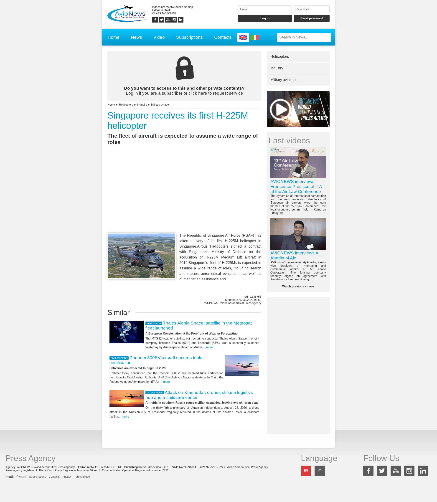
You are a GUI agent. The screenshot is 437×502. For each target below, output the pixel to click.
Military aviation (160, 104)
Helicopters (126, 104)
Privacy (66, 476)
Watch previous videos (298, 286)
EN (306, 470)
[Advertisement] (184, 197)
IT (319, 470)
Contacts (223, 37)
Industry (142, 104)
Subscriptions (189, 37)
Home (113, 37)
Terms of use (82, 476)
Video (159, 37)
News (136, 37)
